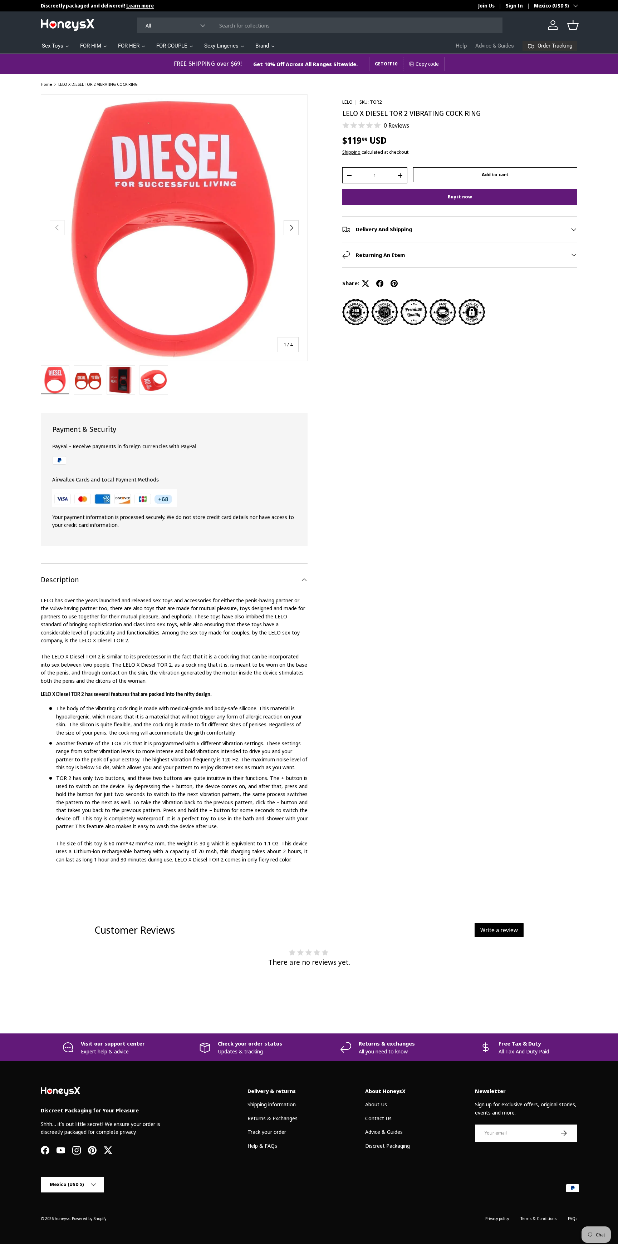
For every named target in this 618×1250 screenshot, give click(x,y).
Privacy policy (497, 1218)
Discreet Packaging (387, 1145)
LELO (347, 102)
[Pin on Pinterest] (394, 283)
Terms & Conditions (538, 1218)
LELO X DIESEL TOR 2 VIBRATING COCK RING (98, 84)
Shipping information (271, 1104)
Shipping (351, 152)
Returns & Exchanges (272, 1118)
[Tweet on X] (365, 283)
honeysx (62, 1218)
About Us (376, 1104)
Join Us (486, 6)
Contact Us (378, 1118)
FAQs (572, 1218)
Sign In (514, 6)
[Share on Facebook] (380, 283)
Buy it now (460, 196)
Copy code (427, 63)
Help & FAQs (262, 1145)
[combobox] (319, 25)
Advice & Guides (494, 46)
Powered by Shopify (89, 1218)
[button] (573, 25)
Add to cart (495, 174)
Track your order (266, 1131)
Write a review (499, 930)
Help (461, 46)
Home (46, 84)
